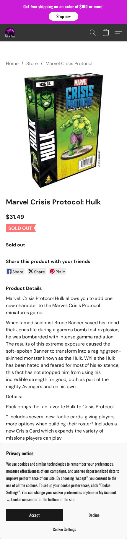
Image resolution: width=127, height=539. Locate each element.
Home (12, 63)
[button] (63, 16)
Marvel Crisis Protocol (68, 63)
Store (32, 63)
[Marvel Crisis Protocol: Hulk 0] (63, 130)
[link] (64, 527)
